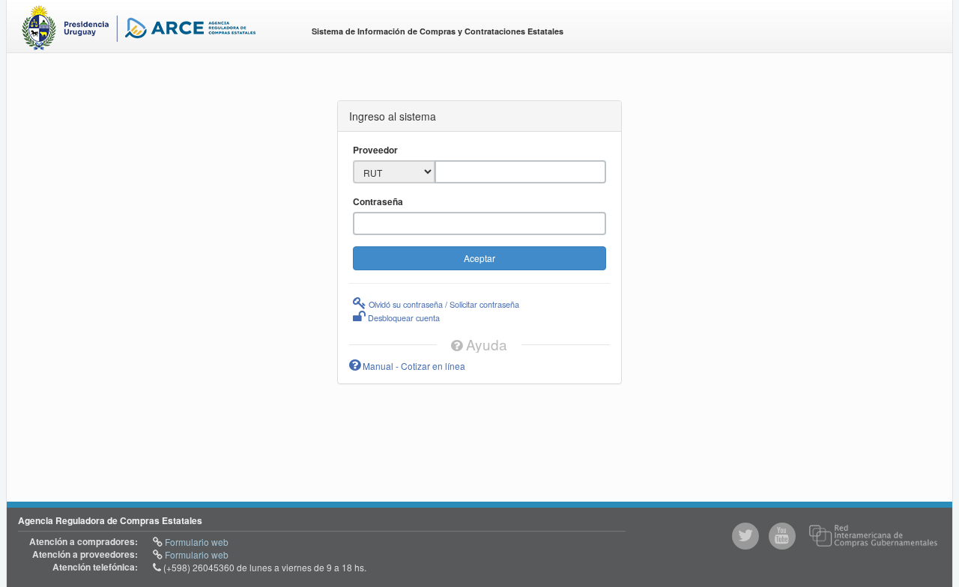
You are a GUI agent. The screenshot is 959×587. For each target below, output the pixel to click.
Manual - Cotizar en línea (412, 365)
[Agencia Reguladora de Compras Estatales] (154, 30)
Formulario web (196, 541)
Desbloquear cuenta (403, 317)
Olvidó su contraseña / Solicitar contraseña (442, 304)
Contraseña (378, 201)
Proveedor (375, 150)
